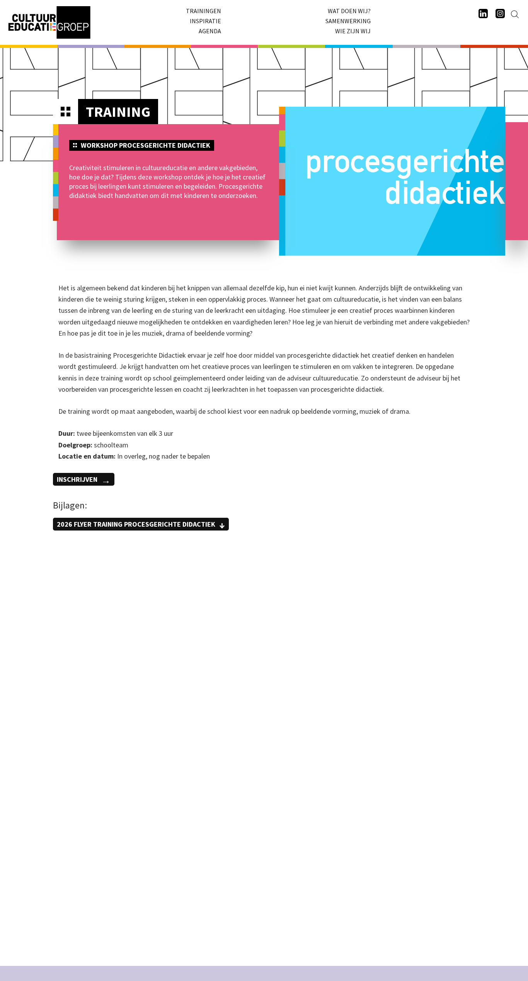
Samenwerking (348, 21)
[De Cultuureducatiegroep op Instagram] (500, 14)
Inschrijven (77, 479)
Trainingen (203, 11)
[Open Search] (515, 14)
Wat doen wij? (349, 11)
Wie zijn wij (353, 31)
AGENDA (210, 31)
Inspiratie (205, 21)
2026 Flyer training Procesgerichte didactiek (136, 524)
